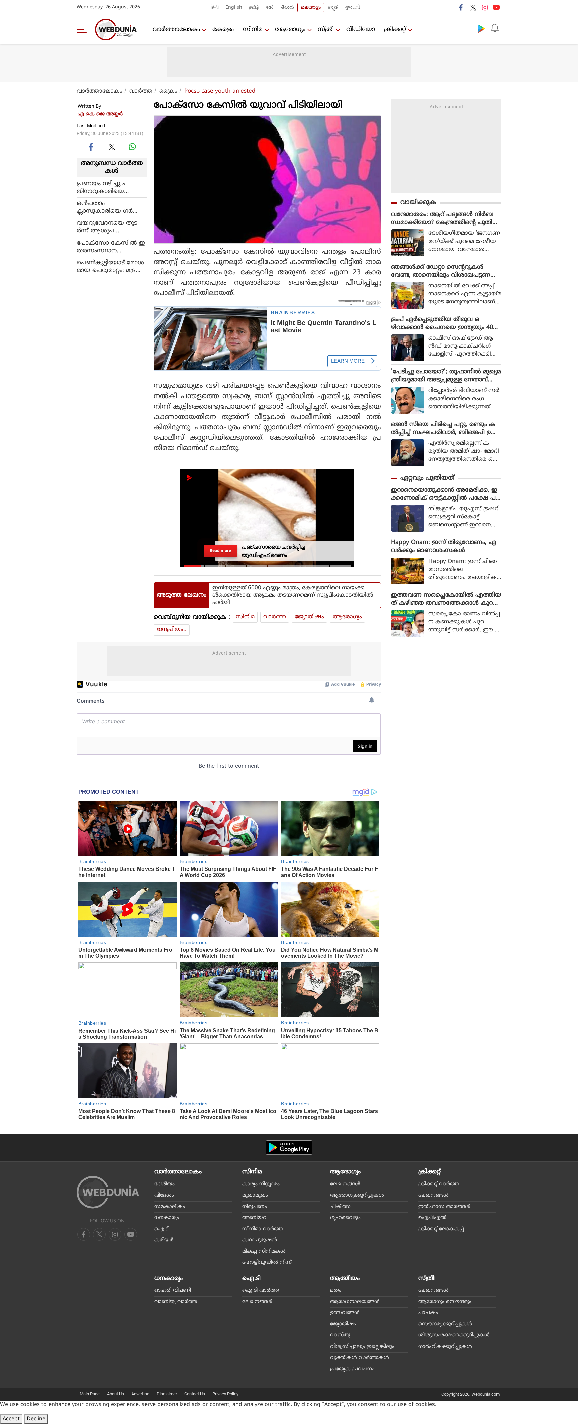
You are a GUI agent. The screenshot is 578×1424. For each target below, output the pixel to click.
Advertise (140, 1393)
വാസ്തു (340, 1335)
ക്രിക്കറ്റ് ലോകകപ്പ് (441, 1229)
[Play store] (481, 28)
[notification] (494, 28)
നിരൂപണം (254, 1207)
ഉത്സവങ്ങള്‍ (345, 1313)
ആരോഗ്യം (290, 29)
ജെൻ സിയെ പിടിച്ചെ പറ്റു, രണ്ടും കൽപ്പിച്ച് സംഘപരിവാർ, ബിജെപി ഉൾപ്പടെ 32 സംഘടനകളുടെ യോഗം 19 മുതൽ (444, 429)
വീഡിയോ (360, 29)
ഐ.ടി (161, 1229)
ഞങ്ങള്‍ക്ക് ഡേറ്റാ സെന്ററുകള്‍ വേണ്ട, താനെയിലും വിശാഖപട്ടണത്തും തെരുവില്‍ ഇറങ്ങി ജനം (440, 271)
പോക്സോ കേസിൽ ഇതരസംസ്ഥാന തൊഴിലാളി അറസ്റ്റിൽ (111, 246)
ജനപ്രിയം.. (172, 629)
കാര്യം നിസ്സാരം (261, 1184)
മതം (335, 1290)
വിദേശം (164, 1195)
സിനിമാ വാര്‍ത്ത (262, 1229)
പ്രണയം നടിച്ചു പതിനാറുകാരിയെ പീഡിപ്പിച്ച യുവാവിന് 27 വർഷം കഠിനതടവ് (110, 187)
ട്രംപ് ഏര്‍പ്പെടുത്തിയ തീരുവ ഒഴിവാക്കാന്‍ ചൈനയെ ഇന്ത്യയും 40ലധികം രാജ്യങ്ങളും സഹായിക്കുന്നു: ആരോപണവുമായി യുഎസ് (444, 324)
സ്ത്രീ (326, 29)
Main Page (90, 1393)
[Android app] (289, 1147)
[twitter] (473, 7)
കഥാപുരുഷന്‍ (259, 1240)
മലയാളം (311, 7)
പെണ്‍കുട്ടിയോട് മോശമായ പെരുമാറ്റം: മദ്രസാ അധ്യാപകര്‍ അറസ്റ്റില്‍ (111, 266)
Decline (36, 1419)
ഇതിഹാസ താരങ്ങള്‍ (444, 1207)
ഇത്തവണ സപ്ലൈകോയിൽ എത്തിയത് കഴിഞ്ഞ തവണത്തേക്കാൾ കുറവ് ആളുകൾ (446, 599)
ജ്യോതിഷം (309, 617)
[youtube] (496, 7)
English (233, 7)
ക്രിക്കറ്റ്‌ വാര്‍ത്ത (438, 1184)
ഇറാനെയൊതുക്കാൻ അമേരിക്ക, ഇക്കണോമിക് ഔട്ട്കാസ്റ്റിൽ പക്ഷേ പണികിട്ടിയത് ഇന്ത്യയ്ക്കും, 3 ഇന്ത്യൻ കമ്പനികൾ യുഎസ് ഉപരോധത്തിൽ (444, 494)
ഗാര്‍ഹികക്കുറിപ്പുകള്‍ (445, 1346)
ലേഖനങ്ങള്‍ (345, 1184)
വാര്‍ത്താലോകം (176, 29)
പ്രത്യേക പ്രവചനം (352, 1369)
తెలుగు (287, 7)
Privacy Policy (225, 1393)
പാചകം (428, 1313)
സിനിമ (253, 29)
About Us (115, 1393)
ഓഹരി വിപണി (172, 1290)
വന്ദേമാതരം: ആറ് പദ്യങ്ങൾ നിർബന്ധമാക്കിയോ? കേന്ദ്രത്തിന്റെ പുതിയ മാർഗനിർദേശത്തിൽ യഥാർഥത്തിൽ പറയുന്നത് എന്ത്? (445, 219)
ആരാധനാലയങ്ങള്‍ (355, 1302)
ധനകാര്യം (166, 1218)
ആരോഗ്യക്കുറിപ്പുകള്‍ (357, 1195)
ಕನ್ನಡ (333, 7)
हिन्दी (215, 7)
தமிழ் (254, 7)
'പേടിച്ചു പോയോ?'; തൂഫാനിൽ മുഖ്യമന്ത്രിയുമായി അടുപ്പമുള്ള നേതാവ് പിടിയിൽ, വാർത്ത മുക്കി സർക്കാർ (446, 376)
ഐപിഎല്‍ (432, 1218)
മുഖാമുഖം (255, 1195)
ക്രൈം (168, 91)
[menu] (83, 29)
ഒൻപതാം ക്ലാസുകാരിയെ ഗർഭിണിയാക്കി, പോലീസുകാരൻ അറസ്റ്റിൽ (108, 207)
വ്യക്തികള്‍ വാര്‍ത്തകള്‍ (359, 1358)
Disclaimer (167, 1393)
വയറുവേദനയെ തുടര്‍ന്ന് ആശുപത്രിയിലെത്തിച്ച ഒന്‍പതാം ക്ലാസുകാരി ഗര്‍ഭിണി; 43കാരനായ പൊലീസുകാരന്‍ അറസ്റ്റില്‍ (108, 226)
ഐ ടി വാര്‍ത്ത (260, 1290)
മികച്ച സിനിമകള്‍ (264, 1251)
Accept (11, 1419)
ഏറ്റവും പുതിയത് (427, 478)
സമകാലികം (169, 1207)
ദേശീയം (164, 1184)
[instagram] (485, 7)
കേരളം (223, 29)
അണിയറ (254, 1218)
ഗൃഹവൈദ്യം (345, 1218)
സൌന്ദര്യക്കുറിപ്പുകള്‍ (445, 1324)
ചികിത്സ (340, 1207)
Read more (220, 550)
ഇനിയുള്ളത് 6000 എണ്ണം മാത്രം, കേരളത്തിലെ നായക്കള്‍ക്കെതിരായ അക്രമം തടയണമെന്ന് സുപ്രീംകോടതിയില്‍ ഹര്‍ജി (292, 595)
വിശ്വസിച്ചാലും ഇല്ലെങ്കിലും (362, 1346)
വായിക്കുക (418, 202)
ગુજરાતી (352, 7)
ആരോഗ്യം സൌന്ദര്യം (444, 1302)
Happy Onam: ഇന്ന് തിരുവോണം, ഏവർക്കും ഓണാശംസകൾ (443, 547)
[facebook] (461, 7)
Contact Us (194, 1393)
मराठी (270, 7)
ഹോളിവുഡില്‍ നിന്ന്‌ (267, 1262)
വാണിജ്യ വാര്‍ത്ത (175, 1302)
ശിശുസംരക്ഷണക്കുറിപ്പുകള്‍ (454, 1335)
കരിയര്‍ (163, 1240)
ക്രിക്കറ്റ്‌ (395, 29)
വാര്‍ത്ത (140, 91)
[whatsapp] (132, 147)
